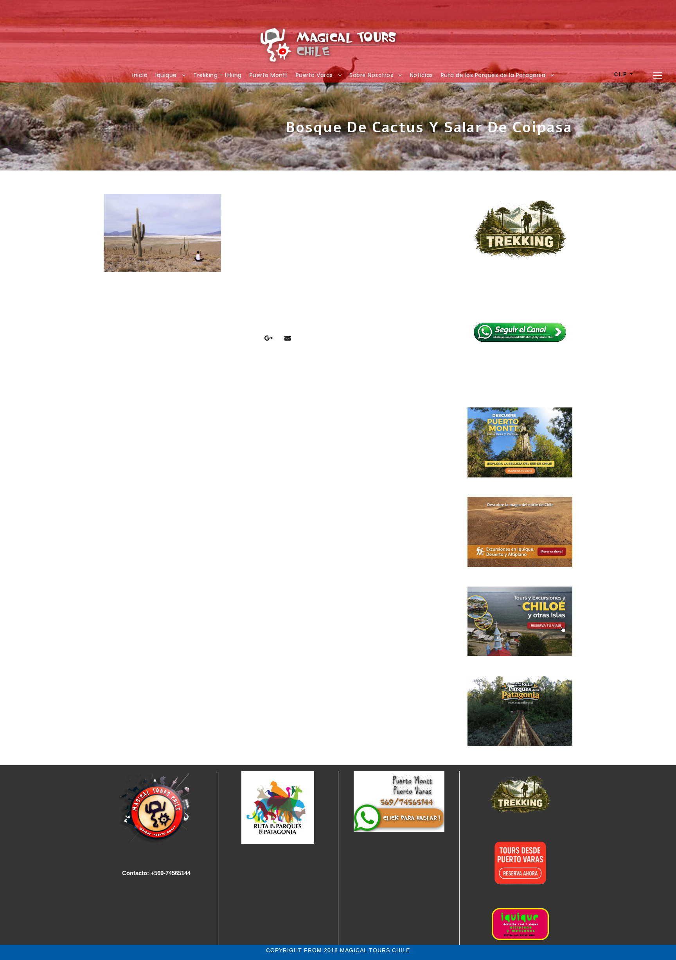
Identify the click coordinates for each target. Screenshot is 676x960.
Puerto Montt (269, 75)
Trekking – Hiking (217, 75)
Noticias (421, 75)
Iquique (166, 75)
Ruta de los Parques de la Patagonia (493, 75)
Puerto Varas (314, 75)
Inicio (139, 75)
